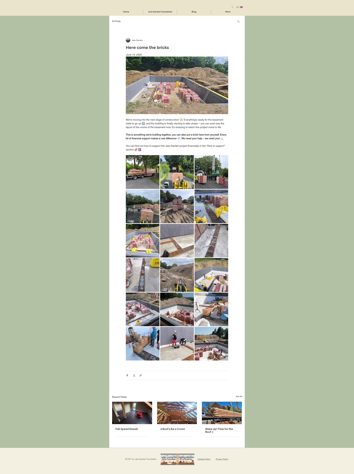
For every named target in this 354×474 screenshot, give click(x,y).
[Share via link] (140, 375)
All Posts (116, 21)
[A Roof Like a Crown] (177, 413)
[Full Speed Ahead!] (132, 413)
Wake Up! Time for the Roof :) (219, 430)
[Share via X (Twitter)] (134, 375)
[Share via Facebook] (127, 375)
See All (239, 396)
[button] (238, 21)
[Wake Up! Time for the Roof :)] (222, 413)
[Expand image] (142, 172)
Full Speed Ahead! (126, 429)
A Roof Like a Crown (172, 429)
